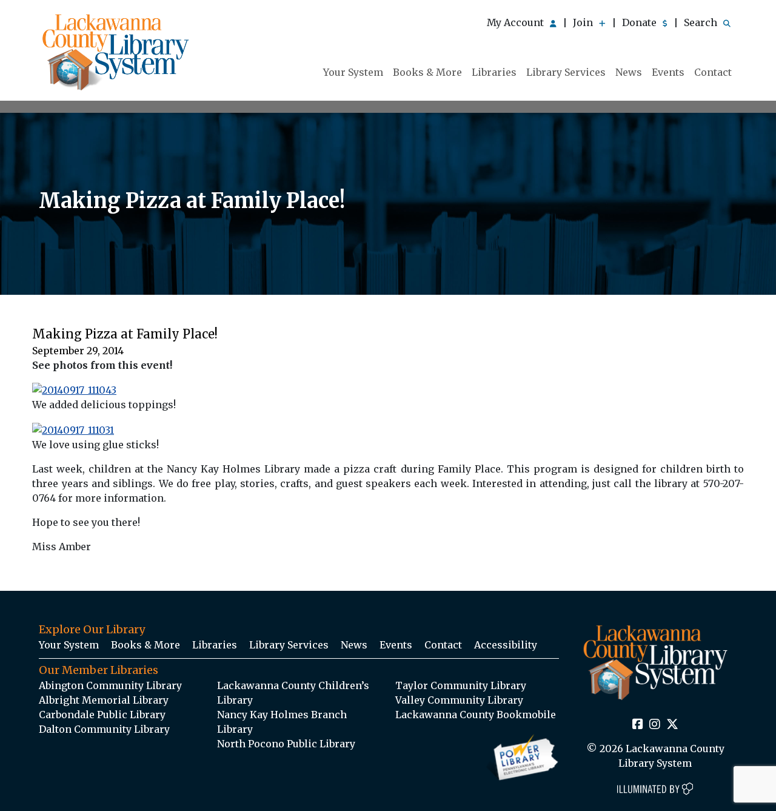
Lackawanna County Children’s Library (293, 692)
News (628, 72)
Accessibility (505, 645)
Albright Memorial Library (104, 700)
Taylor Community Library (460, 685)
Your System (353, 72)
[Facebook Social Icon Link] (637, 725)
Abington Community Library (110, 685)
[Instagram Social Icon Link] (654, 725)
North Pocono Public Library (286, 744)
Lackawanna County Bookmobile (475, 714)
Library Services (566, 72)
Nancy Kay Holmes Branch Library (282, 721)
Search (702, 22)
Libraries (494, 72)
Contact (713, 72)
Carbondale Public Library (102, 714)
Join (584, 22)
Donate (640, 22)
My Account (516, 22)
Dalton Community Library (104, 729)
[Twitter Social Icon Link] (672, 725)
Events (668, 72)
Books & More (427, 72)
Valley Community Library (459, 700)
